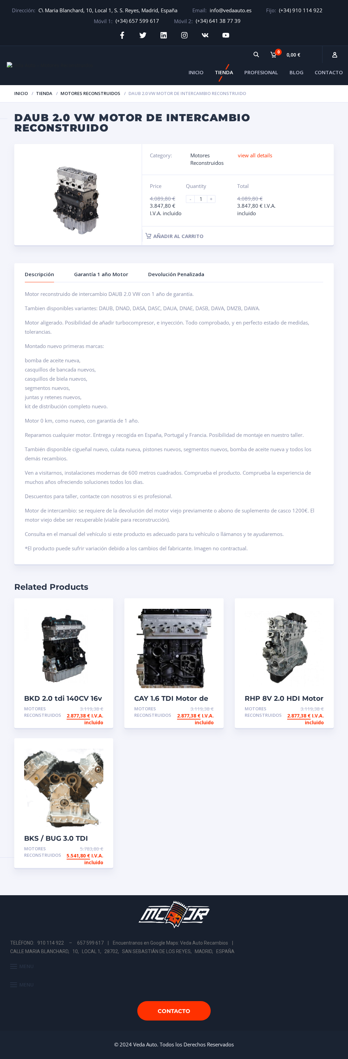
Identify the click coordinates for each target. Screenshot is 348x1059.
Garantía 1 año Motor (101, 274)
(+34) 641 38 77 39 (218, 20)
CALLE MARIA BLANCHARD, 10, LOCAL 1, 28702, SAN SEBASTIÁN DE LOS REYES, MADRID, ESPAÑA (122, 951)
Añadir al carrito (178, 236)
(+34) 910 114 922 (301, 10)
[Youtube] (225, 35)
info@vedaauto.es (230, 10)
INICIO (196, 72)
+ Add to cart (84, 709)
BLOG (296, 72)
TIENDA (224, 72)
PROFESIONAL (261, 72)
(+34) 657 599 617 (137, 20)
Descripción (39, 274)
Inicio (21, 93)
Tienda (44, 93)
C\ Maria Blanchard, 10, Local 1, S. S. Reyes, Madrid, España (107, 10)
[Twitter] (142, 35)
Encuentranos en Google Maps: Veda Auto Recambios (170, 943)
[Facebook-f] (122, 35)
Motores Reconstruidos (90, 93)
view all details (255, 155)
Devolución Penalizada (176, 274)
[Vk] (205, 35)
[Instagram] (184, 35)
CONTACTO (329, 72)
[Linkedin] (163, 35)
